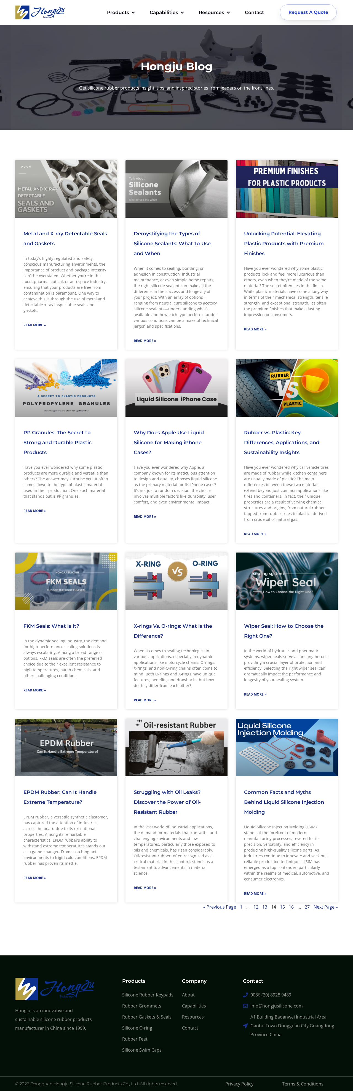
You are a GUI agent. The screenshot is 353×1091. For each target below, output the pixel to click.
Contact (254, 12)
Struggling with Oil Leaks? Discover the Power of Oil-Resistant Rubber (167, 802)
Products (118, 12)
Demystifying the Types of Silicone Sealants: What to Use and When (172, 244)
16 (291, 907)
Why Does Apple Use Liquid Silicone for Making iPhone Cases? (169, 443)
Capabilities (164, 12)
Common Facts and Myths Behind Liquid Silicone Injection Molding (284, 802)
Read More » (34, 325)
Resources (211, 12)
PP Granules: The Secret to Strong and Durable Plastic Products (57, 443)
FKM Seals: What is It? (51, 626)
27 (307, 907)
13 (264, 907)
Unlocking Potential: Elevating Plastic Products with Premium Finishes (284, 244)
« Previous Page (219, 907)
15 (282, 907)
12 (255, 907)
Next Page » (326, 907)
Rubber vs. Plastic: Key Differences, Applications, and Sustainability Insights (281, 443)
